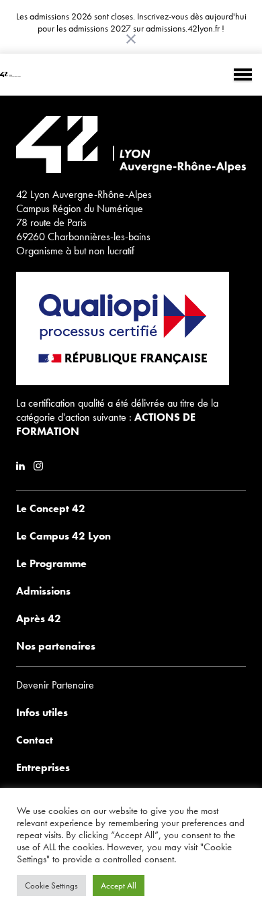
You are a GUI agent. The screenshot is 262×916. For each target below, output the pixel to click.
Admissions (43, 591)
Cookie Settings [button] (51, 885)
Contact (34, 740)
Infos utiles (42, 712)
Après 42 (38, 618)
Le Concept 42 (50, 508)
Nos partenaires (55, 646)
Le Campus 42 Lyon (63, 536)
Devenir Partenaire (55, 685)
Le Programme (51, 563)
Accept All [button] (118, 885)
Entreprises (43, 767)
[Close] (131, 39)
